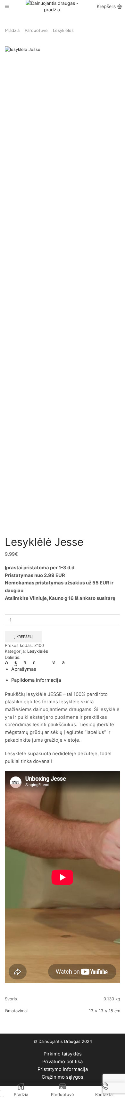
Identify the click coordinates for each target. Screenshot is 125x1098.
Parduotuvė (36, 30)
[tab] (23, 669)
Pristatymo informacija (63, 1069)
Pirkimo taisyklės (63, 1054)
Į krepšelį (23, 636)
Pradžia (12, 30)
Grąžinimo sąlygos (62, 1077)
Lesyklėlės (63, 30)
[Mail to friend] (44, 663)
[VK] (24, 663)
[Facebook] (15, 663)
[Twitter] (8, 663)
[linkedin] (54, 663)
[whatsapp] (62, 663)
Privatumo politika (62, 1061)
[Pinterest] (34, 663)
